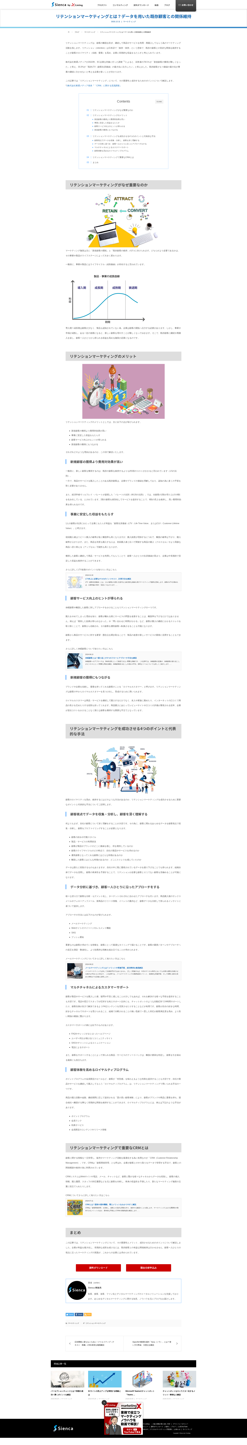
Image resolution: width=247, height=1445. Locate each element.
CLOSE (159, 101)
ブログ (167, 5)
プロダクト (102, 5)
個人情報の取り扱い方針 (161, 1424)
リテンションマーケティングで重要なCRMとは (113, 157)
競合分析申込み (148, 1267)
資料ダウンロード (141, 5)
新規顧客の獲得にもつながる (106, 130)
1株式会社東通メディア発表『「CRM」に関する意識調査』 (94, 86)
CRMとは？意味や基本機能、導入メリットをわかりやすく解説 (110, 1204)
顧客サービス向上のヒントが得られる (109, 126)
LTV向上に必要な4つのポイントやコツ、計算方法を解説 (108, 579)
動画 (156, 5)
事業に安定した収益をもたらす (107, 123)
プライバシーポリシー (180, 1424)
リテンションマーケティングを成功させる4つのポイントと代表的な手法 (124, 136)
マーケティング (129, 22)
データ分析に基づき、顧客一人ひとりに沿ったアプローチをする (120, 144)
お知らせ (177, 1429)
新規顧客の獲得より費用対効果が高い (109, 119)
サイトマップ (187, 1429)
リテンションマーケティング (96, 1323)
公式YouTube (183, 1427)
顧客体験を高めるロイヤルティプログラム (111, 151)
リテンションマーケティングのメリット (110, 115)
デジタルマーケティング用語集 (161, 1429)
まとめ (95, 162)
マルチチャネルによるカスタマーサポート (111, 147)
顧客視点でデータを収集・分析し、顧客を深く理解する (116, 140)
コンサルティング (120, 5)
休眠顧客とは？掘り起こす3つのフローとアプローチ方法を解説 (111, 658)
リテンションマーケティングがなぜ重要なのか (113, 110)
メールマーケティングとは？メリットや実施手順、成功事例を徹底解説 (114, 968)
